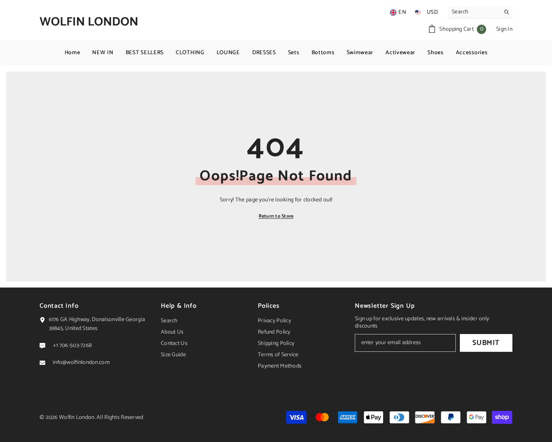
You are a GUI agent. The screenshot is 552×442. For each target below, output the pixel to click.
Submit (486, 343)
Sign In (504, 29)
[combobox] (474, 12)
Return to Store (276, 216)
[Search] (480, 12)
